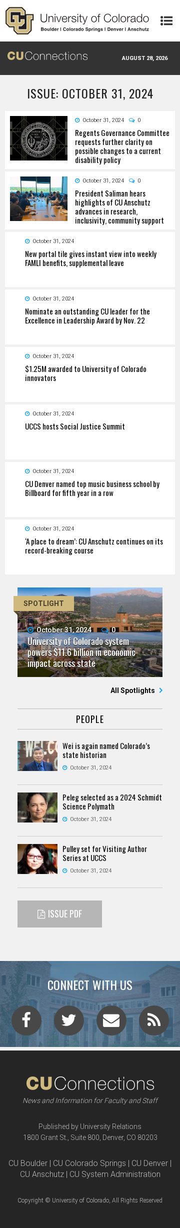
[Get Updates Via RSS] (154, 1024)
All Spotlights (133, 690)
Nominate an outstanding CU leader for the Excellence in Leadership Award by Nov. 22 (87, 316)
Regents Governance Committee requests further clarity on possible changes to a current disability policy (122, 146)
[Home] (77, 21)
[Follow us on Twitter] (69, 1024)
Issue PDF (65, 913)
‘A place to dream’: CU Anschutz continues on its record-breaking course (94, 546)
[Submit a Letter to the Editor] (111, 1024)
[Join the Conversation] (27, 1024)
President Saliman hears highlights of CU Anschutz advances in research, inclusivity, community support (119, 207)
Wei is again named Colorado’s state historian (106, 750)
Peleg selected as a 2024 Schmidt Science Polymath (112, 802)
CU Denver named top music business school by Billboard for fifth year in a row (92, 488)
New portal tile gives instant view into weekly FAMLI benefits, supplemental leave (90, 258)
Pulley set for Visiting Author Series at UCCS (104, 853)
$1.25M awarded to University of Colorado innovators (85, 373)
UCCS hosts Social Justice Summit (75, 426)
